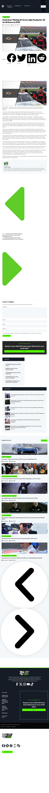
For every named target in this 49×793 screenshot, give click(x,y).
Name (4, 319)
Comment (5, 306)
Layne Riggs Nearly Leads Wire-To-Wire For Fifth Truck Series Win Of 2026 (27, 394)
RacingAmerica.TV (6, 781)
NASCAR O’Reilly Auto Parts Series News (5, 701)
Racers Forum (5, 789)
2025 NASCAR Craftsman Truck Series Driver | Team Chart (13, 381)
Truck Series (26, 5)
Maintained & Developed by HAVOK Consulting (39, 724)
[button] (43, 2)
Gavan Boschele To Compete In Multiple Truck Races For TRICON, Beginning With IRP (27, 414)
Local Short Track (4, 716)
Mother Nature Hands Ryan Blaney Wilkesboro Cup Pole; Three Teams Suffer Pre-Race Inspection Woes (26, 427)
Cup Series (9, 5)
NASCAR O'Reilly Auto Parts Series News (9, 476)
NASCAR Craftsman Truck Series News (9, 555)
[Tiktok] (32, 684)
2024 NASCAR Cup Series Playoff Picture (13, 365)
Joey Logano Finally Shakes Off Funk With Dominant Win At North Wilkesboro (25, 420)
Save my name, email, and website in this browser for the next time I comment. (23, 333)
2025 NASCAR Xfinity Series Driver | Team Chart (12, 377)
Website (4, 328)
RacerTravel (5, 786)
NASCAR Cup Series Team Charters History (11, 369)
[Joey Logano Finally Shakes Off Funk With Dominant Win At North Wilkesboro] (7, 421)
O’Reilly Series (18, 5)
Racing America (5, 778)
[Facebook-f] (17, 684)
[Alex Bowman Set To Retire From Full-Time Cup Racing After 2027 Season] (7, 408)
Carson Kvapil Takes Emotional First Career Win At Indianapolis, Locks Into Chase (21, 478)
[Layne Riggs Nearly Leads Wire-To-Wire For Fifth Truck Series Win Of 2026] (7, 395)
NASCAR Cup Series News (6, 515)
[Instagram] (24, 684)
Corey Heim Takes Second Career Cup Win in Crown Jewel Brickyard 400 (19, 459)
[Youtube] (28, 684)
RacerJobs (4, 783)
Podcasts (10, 7)
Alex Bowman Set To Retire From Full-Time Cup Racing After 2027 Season (27, 407)
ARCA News (5, 713)
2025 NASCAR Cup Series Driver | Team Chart (13, 373)
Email (4, 324)
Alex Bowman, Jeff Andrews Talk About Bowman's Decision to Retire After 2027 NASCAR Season (27, 401)
